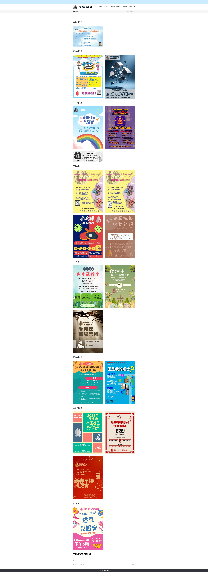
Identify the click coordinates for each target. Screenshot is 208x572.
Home (128, 11)
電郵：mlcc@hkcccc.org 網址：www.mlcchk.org (81, 3)
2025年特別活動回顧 (82, 554)
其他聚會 (113, 6)
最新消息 (101, 6)
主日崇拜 (106, 6)
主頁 (96, 6)
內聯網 (130, 6)
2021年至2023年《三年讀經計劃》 (79, 564)
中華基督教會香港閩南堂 (105, 570)
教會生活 (118, 6)
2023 (131, 11)
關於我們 (125, 6)
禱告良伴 (133, 564)
